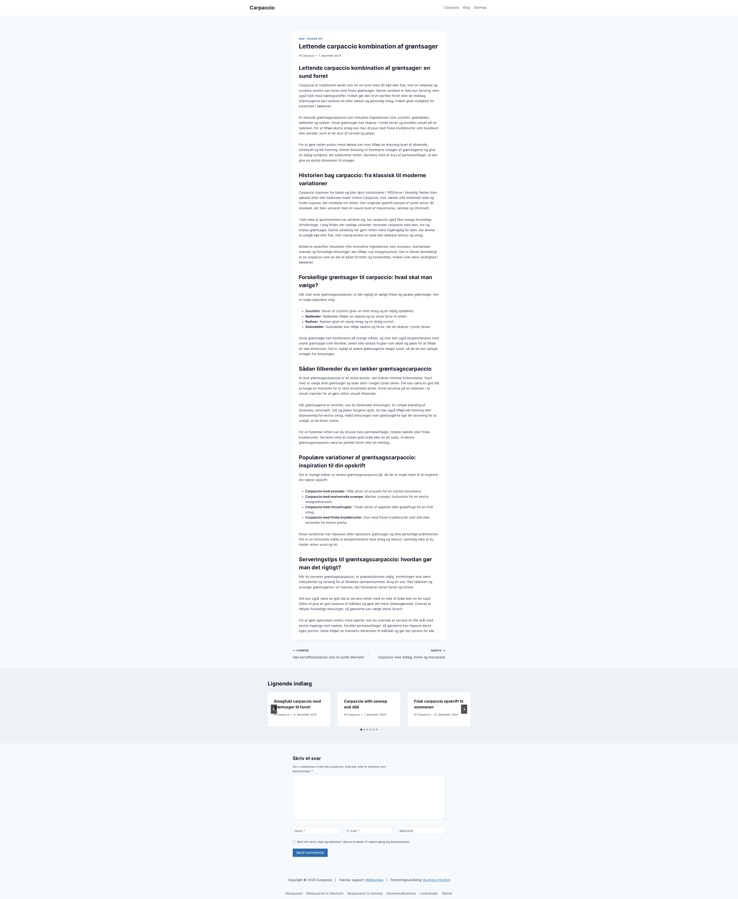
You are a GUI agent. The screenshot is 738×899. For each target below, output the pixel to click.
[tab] (361, 730)
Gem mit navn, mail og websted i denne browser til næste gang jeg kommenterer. (353, 842)
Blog (466, 7)
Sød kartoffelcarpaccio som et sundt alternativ (328, 654)
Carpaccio (451, 7)
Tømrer (446, 893)
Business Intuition (436, 880)
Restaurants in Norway (365, 893)
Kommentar (303, 771)
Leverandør (429, 893)
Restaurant (294, 893)
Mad (302, 38)
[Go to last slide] (274, 709)
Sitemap (480, 7)
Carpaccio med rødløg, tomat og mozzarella (411, 654)
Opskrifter (314, 38)
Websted (406, 831)
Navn (299, 831)
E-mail (353, 831)
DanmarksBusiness (401, 893)
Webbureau (374, 880)
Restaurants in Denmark (324, 893)
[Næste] (464, 709)
